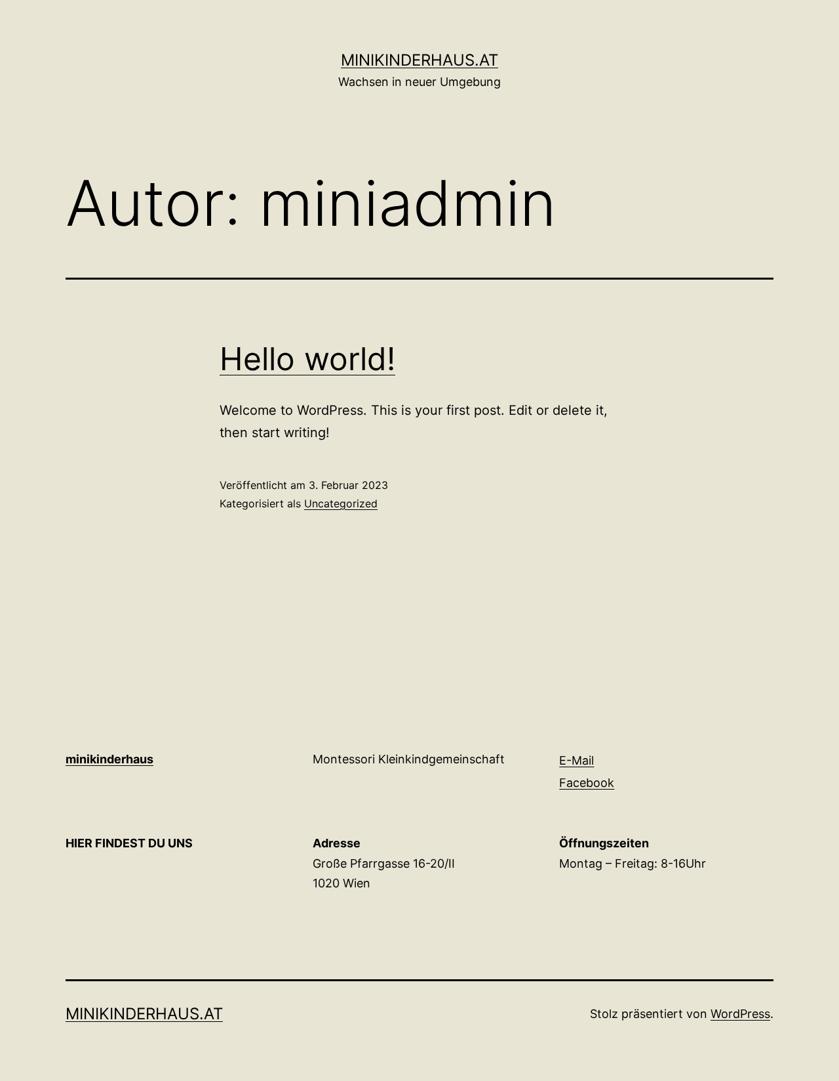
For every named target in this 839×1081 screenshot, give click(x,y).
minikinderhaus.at (419, 60)
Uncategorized (341, 503)
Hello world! (307, 358)
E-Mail (576, 760)
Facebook (586, 783)
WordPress (740, 1014)
